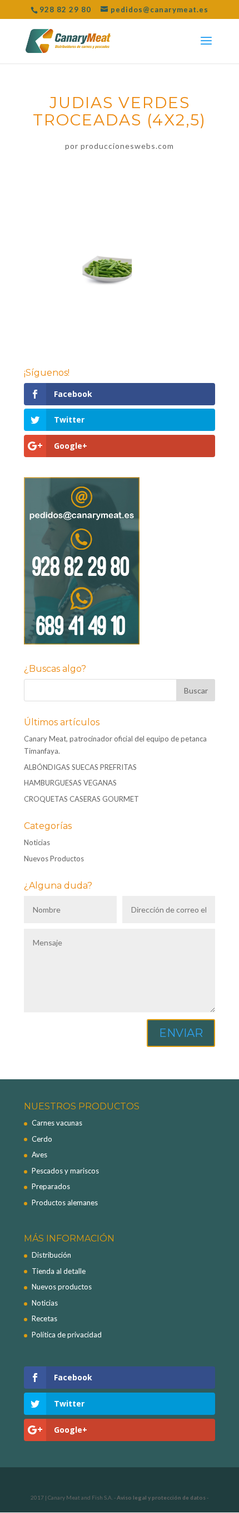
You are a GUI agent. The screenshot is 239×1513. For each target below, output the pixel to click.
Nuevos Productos (54, 858)
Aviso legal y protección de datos (161, 1497)
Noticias (37, 842)
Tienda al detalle (59, 1271)
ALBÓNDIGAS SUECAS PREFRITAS (80, 767)
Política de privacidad (67, 1334)
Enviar (181, 1033)
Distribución (51, 1254)
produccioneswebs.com (127, 146)
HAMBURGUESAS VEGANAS (70, 782)
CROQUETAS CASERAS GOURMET (81, 798)
